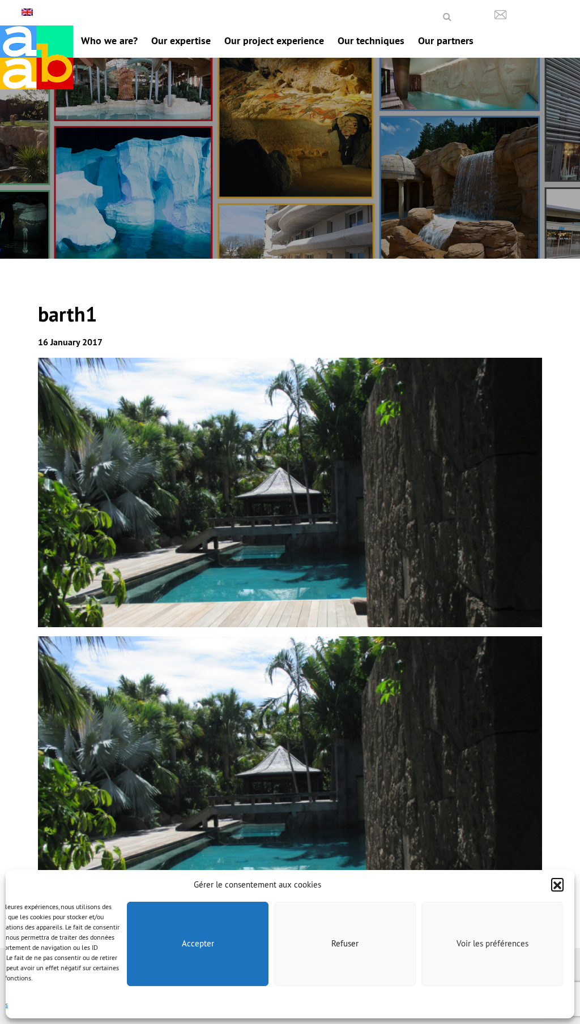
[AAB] (36, 57)
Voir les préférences (492, 943)
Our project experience (274, 40)
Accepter (198, 943)
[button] (557, 884)
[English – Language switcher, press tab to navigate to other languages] (28, 12)
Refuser (345, 943)
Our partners (446, 40)
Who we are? (109, 40)
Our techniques (371, 40)
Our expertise (181, 40)
